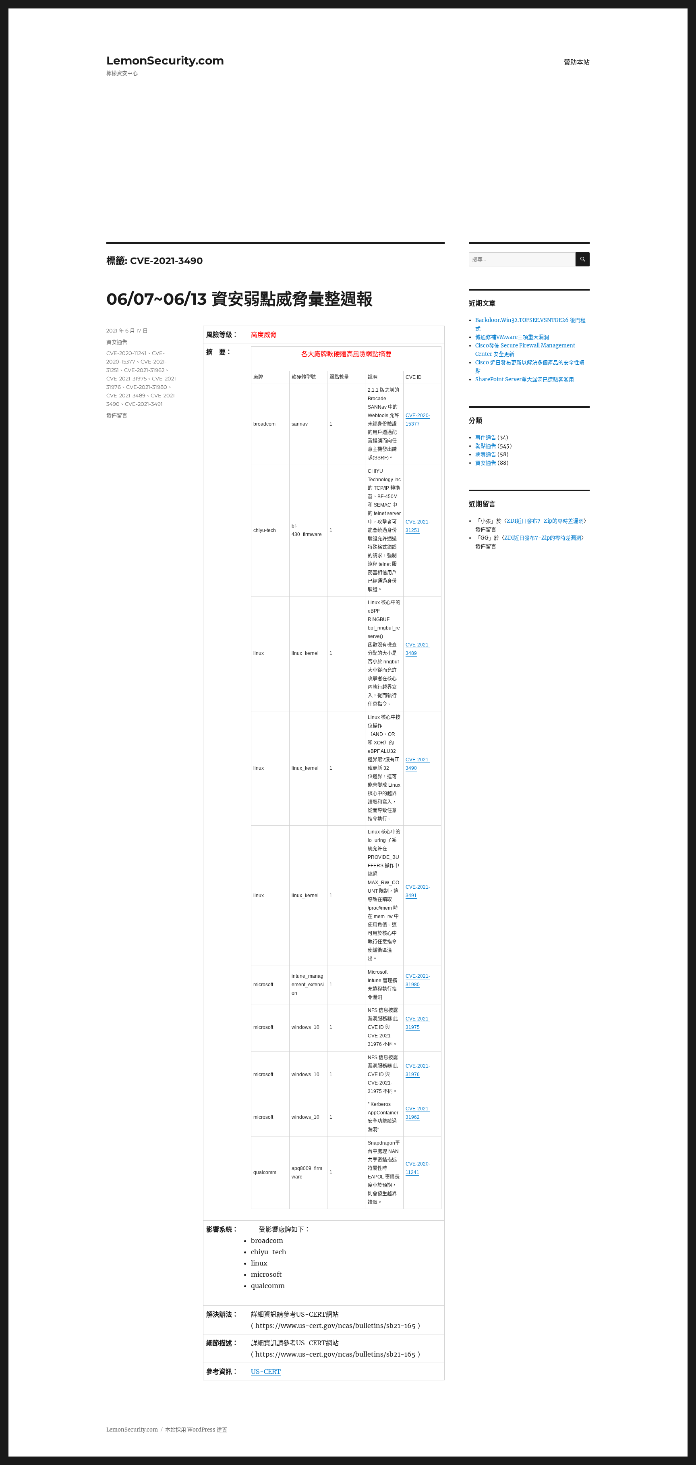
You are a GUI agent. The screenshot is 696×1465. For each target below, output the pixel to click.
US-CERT (266, 1371)
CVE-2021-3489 (125, 395)
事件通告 (485, 437)
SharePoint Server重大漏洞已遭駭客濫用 (524, 379)
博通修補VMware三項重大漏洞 (512, 337)
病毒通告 (485, 454)
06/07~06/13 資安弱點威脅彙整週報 (239, 299)
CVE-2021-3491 (144, 404)
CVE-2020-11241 (126, 353)
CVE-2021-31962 (144, 370)
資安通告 (116, 342)
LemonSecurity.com (165, 60)
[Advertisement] (348, 182)
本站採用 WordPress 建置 (196, 1429)
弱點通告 (485, 446)
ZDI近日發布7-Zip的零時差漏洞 (545, 520)
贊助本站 (577, 62)
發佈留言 (116, 415)
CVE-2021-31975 (126, 378)
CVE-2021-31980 (146, 387)
